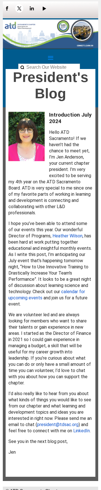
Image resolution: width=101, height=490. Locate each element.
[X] (19, 8)
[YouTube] (44, 8)
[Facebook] (7, 8)
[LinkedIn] (31, 8)
